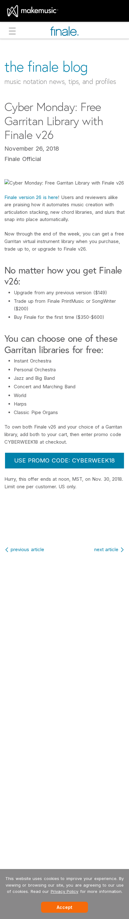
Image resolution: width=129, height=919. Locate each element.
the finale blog (46, 66)
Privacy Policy (65, 891)
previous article (27, 549)
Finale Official (22, 159)
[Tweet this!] (65, 526)
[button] (12, 32)
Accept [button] (64, 907)
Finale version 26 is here (31, 197)
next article (106, 549)
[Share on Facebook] (51, 526)
